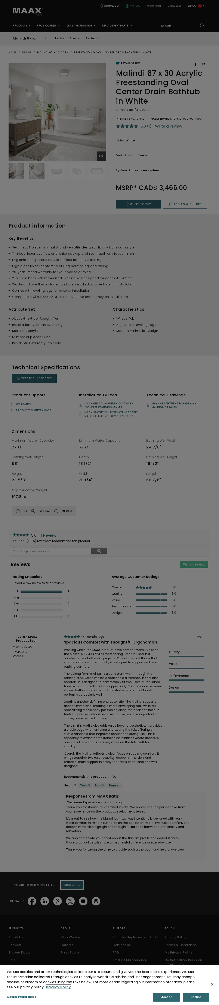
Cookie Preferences (21, 997)
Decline (196, 997)
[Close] (212, 984)
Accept (166, 997)
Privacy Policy (58, 987)
